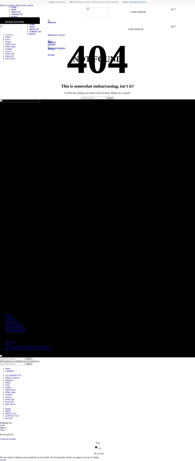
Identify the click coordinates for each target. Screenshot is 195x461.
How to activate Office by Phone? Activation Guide (27, 347)
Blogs (7, 315)
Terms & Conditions (13, 324)
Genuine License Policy (15, 332)
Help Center (10, 342)
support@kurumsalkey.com (138, 2)
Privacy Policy (11, 322)
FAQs (7, 344)
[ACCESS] (52, 49)
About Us (9, 317)
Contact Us (10, 320)
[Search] (146, 29)
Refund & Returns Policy (16, 329)
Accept (3, 460)
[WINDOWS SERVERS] (56, 42)
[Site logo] (97, 13)
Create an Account (8, 439)
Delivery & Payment (14, 327)
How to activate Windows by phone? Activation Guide (28, 349)
